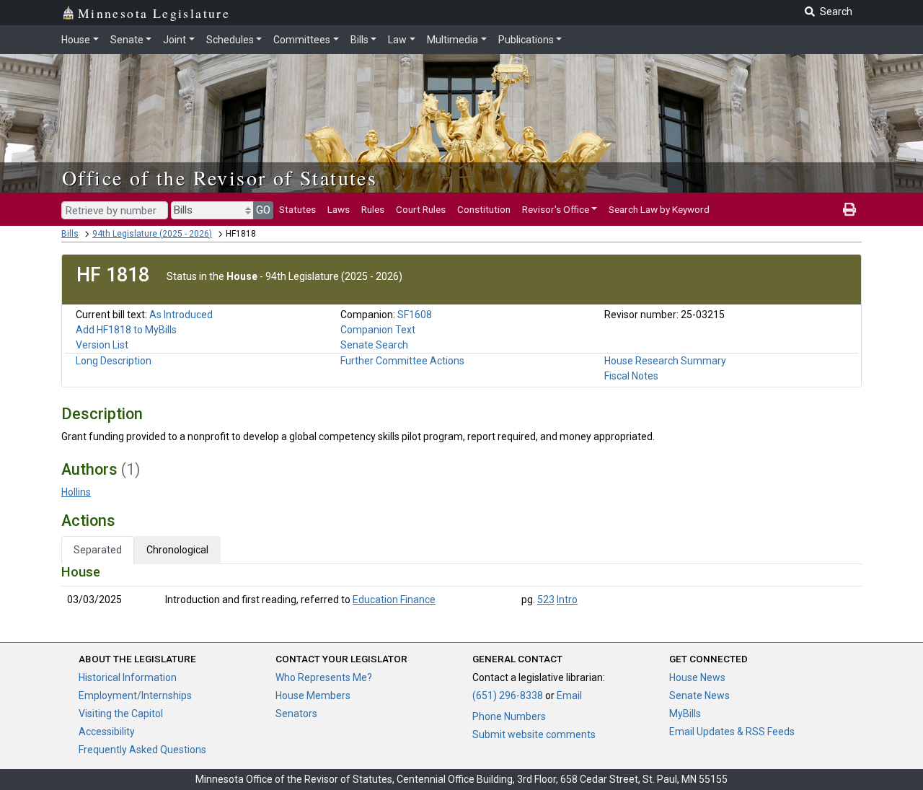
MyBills (685, 713)
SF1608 (414, 314)
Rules (372, 209)
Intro (567, 599)
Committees (301, 39)
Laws (338, 209)
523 (546, 599)
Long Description (113, 361)
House (75, 39)
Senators (296, 713)
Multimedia (452, 39)
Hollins (76, 492)
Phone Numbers (509, 716)
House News (697, 677)
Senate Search (374, 345)
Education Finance (394, 599)
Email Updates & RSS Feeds (732, 731)
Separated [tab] (98, 550)
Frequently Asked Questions (142, 749)
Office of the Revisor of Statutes (219, 177)
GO (263, 209)
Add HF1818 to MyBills (126, 329)
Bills (359, 39)
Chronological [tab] (177, 550)
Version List (102, 345)
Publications (526, 39)
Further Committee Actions (402, 361)
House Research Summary (665, 361)
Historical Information (128, 677)
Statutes (297, 209)
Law (397, 39)
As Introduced (181, 314)
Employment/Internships (135, 695)
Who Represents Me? (323, 677)
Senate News (699, 695)
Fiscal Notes (631, 376)
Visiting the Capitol (121, 713)
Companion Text (377, 329)
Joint (174, 39)
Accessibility (107, 731)
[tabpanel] (461, 588)
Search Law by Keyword (659, 209)
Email (569, 695)
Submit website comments (534, 734)
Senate (126, 39)
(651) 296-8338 (507, 695)
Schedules (230, 39)
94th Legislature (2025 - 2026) (152, 234)
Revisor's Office (555, 209)
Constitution (484, 209)
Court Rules (421, 209)
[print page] (849, 209)
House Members (312, 695)
